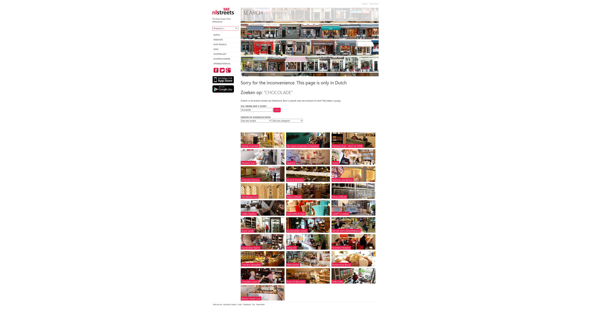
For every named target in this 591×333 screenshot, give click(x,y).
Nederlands (374, 4)
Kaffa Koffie (337, 281)
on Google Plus (228, 70)
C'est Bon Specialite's (251, 264)
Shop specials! (220, 44)
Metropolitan (293, 264)
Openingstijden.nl (222, 63)
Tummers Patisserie (341, 247)
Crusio (335, 162)
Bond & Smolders (295, 179)
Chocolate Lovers (249, 281)
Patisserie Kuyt (248, 162)
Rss (253, 304)
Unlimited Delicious (250, 179)
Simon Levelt (247, 230)
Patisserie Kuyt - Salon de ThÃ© (347, 145)
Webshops (218, 40)
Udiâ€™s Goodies (340, 213)
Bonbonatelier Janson (297, 230)
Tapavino (291, 162)
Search (216, 35)
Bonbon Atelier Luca (250, 298)
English (365, 4)
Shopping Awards (221, 59)
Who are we (217, 304)
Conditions (247, 304)
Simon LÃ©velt (294, 196)
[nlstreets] (223, 11)
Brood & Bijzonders (296, 281)
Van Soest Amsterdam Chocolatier (303, 145)
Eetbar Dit (291, 247)
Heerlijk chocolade (249, 145)
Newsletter (260, 304)
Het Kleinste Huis (249, 196)
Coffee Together (248, 213)
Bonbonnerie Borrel (341, 264)
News (215, 49)
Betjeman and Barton (342, 179)
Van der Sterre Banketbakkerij (346, 230)
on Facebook (215, 70)
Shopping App (219, 54)
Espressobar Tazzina (250, 247)
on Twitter (222, 70)
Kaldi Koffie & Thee (296, 213)
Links (240, 304)
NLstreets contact (230, 304)
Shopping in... (219, 28)
